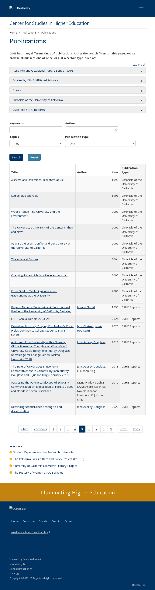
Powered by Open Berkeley (25, 559)
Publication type (77, 137)
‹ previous (42, 430)
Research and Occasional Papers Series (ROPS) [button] (43, 70)
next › (125, 430)
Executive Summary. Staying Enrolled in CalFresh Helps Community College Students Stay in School (42, 330)
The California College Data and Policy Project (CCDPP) (48, 459)
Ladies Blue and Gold (24, 195)
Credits (56, 521)
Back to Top (139, 585)
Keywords (16, 123)
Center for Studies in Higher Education (49, 23)
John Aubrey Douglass (91, 342)
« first (26, 430)
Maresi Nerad (86, 307)
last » (138, 430)
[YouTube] (27, 515)
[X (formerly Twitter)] (12, 515)
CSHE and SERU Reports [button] (29, 110)
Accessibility (17, 564)
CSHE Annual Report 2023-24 (30, 319)
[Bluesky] (42, 515)
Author (70, 123)
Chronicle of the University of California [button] (38, 100)
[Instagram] (34, 515)
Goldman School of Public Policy (30, 532)
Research (16, 446)
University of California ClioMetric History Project (45, 466)
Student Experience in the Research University (43, 452)
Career (68, 521)
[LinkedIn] (20, 515)
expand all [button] (139, 64)
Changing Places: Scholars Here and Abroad (39, 275)
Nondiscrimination (20, 568)
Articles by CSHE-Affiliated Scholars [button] (35, 80)
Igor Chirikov (85, 326)
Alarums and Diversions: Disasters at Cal (37, 180)
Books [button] (17, 90)
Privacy (14, 573)
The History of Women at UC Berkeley (38, 472)
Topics (14, 137)
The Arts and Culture (24, 259)
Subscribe (29, 521)
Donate (43, 521)
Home (13, 32)
